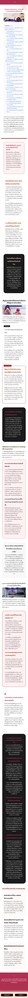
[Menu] (2, 2)
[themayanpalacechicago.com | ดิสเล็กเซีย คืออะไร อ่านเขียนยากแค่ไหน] (15, 2)
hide (11, 25)
